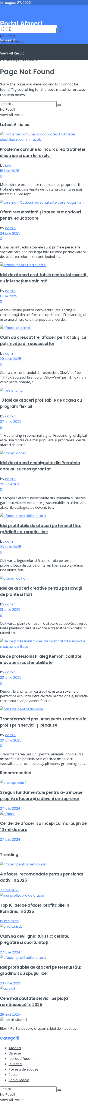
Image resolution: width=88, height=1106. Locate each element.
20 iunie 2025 (10, 677)
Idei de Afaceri (20, 1058)
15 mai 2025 (9, 921)
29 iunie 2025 (10, 358)
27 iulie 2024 (10, 808)
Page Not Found (24, 59)
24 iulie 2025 (10, 233)
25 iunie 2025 (10, 484)
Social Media (19, 1080)
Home (5, 59)
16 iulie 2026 (9, 170)
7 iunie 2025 (9, 890)
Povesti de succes (23, 1069)
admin (10, 228)
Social (13, 1074)
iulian (9, 165)
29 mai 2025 (10, 1014)
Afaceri (15, 1048)
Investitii (15, 1064)
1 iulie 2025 (8, 296)
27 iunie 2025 (10, 421)
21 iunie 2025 (10, 609)
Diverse (15, 1053)
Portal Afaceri (27, 12)
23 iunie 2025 (10, 546)
